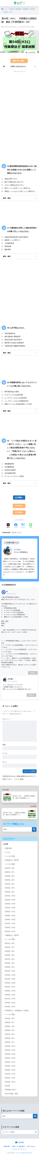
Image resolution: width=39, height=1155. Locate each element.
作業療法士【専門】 (12, 935)
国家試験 (8, 848)
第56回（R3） (10, 888)
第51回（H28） (10, 908)
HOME (20, 1142)
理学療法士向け (10, 1090)
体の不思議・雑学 (11, 1094)
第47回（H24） (10, 923)
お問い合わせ (30, 1146)
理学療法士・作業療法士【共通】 (17, 1010)
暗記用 (7, 1086)
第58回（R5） (10, 880)
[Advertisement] (19, 94)
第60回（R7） (10, 872)
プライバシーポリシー (19, 1149)
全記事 (5, 844)
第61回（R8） (10, 868)
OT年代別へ (19, 512)
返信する (32, 673)
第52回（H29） (10, 904)
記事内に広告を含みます (18, 66)
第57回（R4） (10, 884)
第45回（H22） (10, 931)
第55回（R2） (10, 892)
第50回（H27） (10, 911)
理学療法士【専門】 (12, 860)
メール (4, 753)
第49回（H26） (10, 915)
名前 (4, 744)
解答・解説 (7, 198)
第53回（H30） (10, 900)
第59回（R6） (10, 876)
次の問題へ (19, 497)
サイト (4, 762)
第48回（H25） (10, 919)
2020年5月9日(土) (11, 593)
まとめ (7, 852)
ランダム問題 (10, 856)
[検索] (34, 829)
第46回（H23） (10, 927)
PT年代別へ (19, 506)
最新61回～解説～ (19, 61)
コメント (6, 719)
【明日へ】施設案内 (18, 1146)
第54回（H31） (17, 532)
